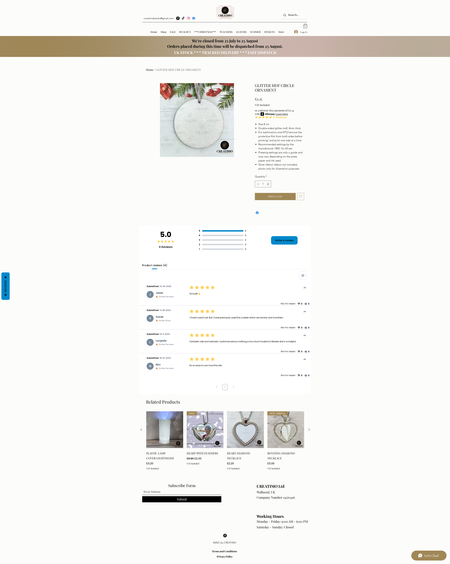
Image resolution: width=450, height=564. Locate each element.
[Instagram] (188, 18)
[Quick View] (164, 429)
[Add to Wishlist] (300, 196)
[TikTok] (183, 18)
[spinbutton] (263, 184)
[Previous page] (216, 387)
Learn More (281, 114)
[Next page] (233, 387)
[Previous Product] (141, 429)
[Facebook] (178, 18)
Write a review (284, 240)
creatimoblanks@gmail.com (159, 18)
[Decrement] (257, 184)
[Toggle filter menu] (303, 275)
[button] (305, 26)
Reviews (6, 286)
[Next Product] (309, 429)
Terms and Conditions (224, 551)
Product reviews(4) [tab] (154, 265)
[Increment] (268, 184)
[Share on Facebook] (257, 213)
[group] (225, 440)
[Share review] (305, 288)
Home (149, 70)
